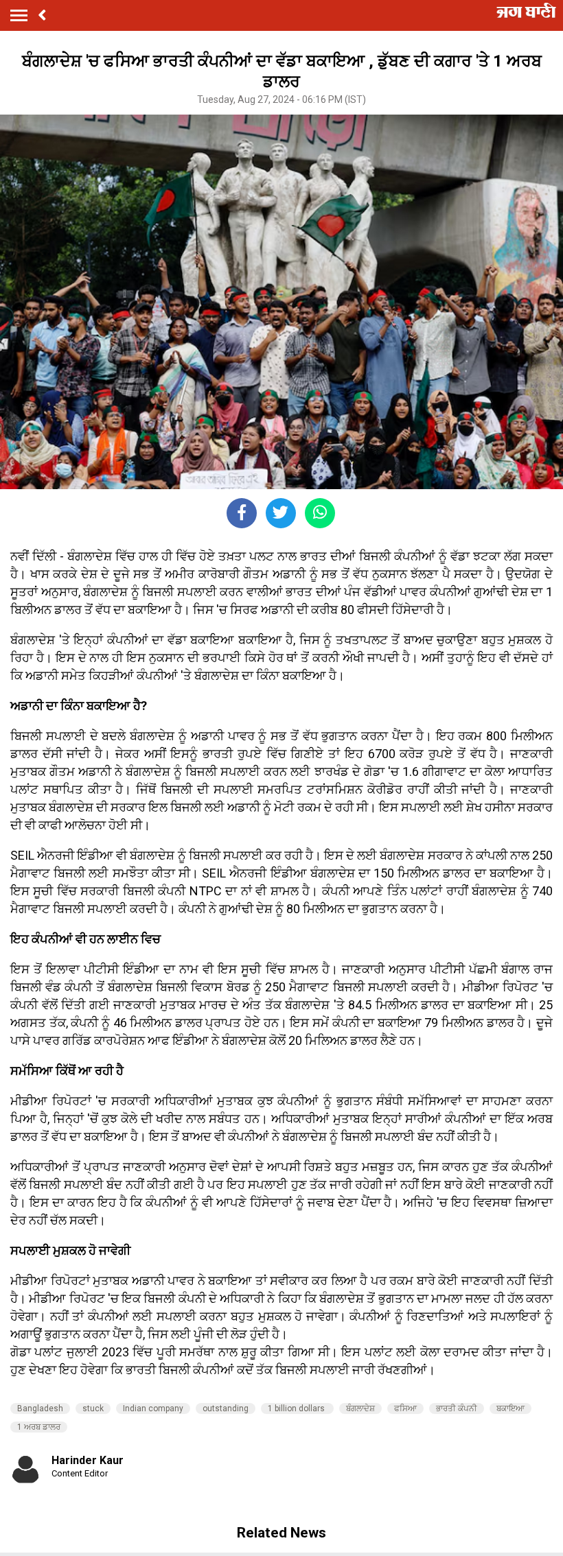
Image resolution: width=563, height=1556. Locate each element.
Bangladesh (40, 1408)
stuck (93, 1408)
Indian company (153, 1408)
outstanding (226, 1408)
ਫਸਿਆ (405, 1408)
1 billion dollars (297, 1408)
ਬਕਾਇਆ (510, 1408)
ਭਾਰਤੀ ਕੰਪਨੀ (456, 1408)
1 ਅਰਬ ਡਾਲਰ (38, 1427)
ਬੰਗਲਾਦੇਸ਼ (360, 1408)
